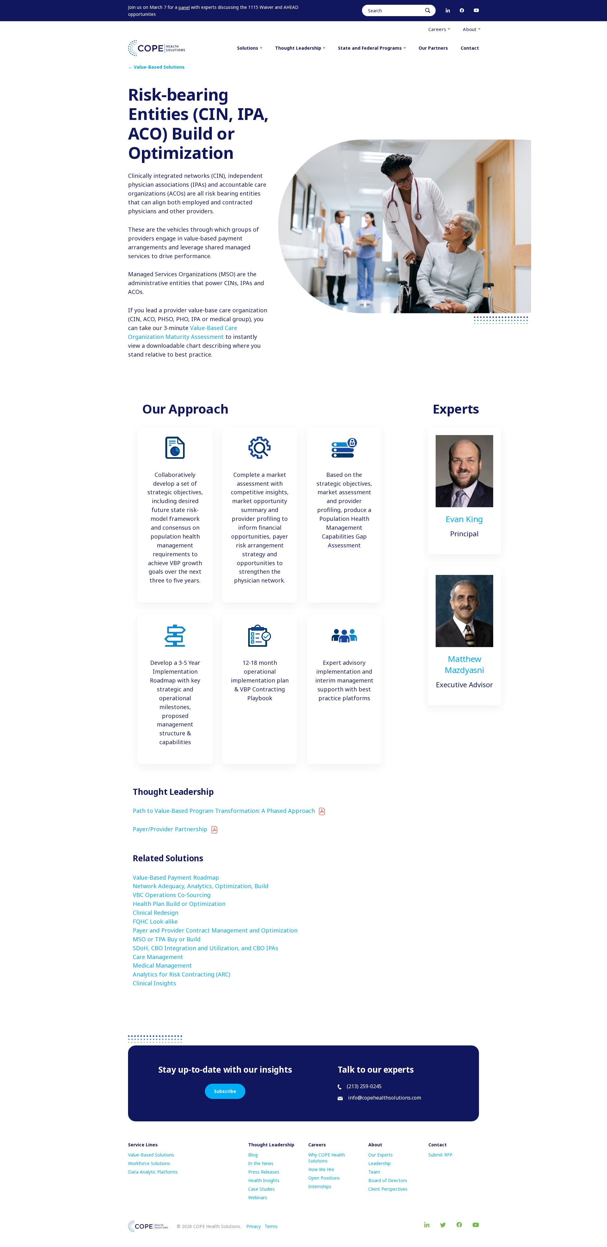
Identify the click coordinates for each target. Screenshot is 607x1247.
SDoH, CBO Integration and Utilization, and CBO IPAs (205, 948)
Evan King (464, 519)
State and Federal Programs (370, 48)
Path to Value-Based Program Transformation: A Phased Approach (224, 810)
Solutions (247, 48)
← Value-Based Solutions (156, 67)
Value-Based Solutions (151, 1155)
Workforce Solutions (149, 1163)
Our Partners (433, 48)
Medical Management (162, 965)
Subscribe (225, 1091)
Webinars (257, 1197)
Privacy (253, 1226)
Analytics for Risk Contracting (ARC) (181, 974)
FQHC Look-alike (155, 921)
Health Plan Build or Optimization (179, 903)
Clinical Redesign (155, 912)
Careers (437, 29)
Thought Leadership (298, 48)
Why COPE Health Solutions (326, 1158)
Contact (470, 48)
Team (374, 1172)
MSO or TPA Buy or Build (166, 939)
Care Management (158, 957)
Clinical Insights (154, 983)
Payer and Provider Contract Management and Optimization (215, 930)
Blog (253, 1155)
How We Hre (321, 1169)
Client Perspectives (388, 1189)
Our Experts (380, 1155)
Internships (319, 1186)
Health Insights (263, 1180)
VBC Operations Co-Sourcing (172, 895)
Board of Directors (387, 1180)
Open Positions (324, 1178)
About (469, 29)
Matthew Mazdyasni (464, 664)
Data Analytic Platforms (153, 1172)
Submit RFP (440, 1155)
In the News (260, 1163)
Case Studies (261, 1189)
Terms (271, 1226)
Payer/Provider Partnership (170, 829)
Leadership (379, 1163)
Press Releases (263, 1172)
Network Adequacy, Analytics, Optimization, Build (200, 886)
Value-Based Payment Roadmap (176, 877)
